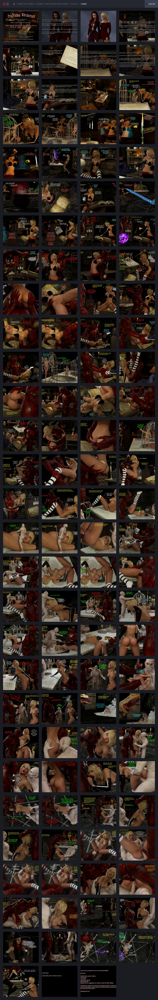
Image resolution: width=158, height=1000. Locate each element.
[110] (59, 947)
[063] (98, 537)
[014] (98, 128)
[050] (59, 435)
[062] (59, 537)
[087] (98, 742)
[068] (137, 572)
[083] (98, 708)
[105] (21, 913)
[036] (137, 299)
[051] (98, 435)
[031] (98, 265)
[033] (21, 299)
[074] (59, 640)
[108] (137, 913)
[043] (98, 367)
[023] (98, 196)
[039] (98, 333)
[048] (137, 401)
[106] (59, 913)
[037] (21, 333)
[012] (21, 128)
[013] (59, 128)
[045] (21, 401)
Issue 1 (74, 3)
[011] (137, 94)
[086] (59, 742)
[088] (137, 742)
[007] (137, 60)
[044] (137, 367)
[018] (59, 162)
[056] (137, 469)
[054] (59, 469)
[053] (21, 469)
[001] (59, 26)
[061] (21, 537)
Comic (84, 3)
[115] (98, 981)
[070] (59, 606)
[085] (21, 742)
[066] (59, 572)
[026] (59, 231)
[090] (59, 776)
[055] (98, 469)
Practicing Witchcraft (57, 3)
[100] (137, 845)
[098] (59, 845)
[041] (21, 367)
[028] (137, 231)
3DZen (40, 3)
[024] (137, 196)
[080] (137, 674)
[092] (137, 776)
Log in (151, 3)
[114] (59, 981)
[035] (98, 299)
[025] (21, 231)
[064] (137, 537)
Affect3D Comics (26, 3)
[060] (137, 503)
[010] (98, 94)
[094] (59, 810)
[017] (21, 162)
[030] (59, 265)
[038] (59, 333)
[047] (98, 401)
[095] (98, 810)
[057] (21, 503)
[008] (21, 94)
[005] (59, 60)
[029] (21, 265)
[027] (98, 231)
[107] (98, 913)
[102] (59, 879)
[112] (137, 947)
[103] (98, 879)
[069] (21, 606)
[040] (137, 333)
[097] (21, 845)
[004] (21, 60)
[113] (21, 981)
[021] (21, 196)
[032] (137, 265)
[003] (137, 26)
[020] (137, 162)
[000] (21, 26)
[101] (21, 879)
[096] (137, 810)
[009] (59, 94)
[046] (59, 401)
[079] (98, 674)
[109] (21, 947)
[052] (137, 435)
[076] (137, 640)
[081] (21, 708)
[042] (59, 367)
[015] (137, 128)
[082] (59, 708)
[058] (59, 503)
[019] (98, 162)
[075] (98, 640)
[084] (137, 708)
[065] (21, 572)
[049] (21, 435)
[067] (98, 572)
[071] (98, 606)
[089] (21, 776)
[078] (59, 674)
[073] (21, 640)
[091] (98, 776)
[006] (98, 60)
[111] (98, 947)
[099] (98, 845)
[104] (137, 879)
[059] (98, 503)
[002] (98, 26)
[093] (21, 810)
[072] (137, 606)
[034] (59, 299)
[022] (59, 196)
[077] (21, 674)
